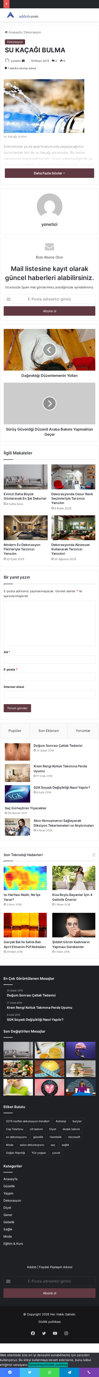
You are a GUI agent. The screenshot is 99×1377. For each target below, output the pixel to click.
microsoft (74, 1137)
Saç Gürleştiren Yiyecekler (26, 808)
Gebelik (8, 1222)
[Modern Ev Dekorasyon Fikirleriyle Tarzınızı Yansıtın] (26, 527)
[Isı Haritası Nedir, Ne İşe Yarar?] (25, 878)
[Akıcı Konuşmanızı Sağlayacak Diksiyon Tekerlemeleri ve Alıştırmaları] (17, 827)
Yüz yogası (39, 1152)
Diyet (52, 1129)
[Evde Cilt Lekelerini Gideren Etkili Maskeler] (49, 1050)
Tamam (33, 1365)
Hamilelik (56, 1137)
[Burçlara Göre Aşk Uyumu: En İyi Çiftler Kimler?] (49, 1087)
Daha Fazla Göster (48, 173)
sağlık (65, 1145)
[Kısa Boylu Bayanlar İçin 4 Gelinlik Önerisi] (73, 878)
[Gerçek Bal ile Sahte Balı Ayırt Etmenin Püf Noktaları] (25, 925)
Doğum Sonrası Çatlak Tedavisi (58, 745)
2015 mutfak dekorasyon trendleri (27, 1121)
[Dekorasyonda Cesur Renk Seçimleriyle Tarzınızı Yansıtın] (73, 476)
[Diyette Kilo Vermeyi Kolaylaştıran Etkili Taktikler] (49, 1068)
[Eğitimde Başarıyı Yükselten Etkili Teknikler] (81, 1068)
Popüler (15, 730)
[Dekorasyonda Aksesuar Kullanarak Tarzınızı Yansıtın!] (73, 527)
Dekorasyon (32, 32)
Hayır (42, 1365)
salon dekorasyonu (32, 1145)
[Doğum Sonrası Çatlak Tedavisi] (17, 752)
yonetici (16, 61)
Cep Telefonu (14, 1129)
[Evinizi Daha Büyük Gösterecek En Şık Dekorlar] (26, 476)
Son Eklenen (48, 730)
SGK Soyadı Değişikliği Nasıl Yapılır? (62, 787)
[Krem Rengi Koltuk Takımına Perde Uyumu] (17, 773)
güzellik (38, 1137)
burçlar (77, 1121)
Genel (7, 1215)
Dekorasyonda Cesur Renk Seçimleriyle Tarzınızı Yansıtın (72, 498)
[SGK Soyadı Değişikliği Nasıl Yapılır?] (17, 794)
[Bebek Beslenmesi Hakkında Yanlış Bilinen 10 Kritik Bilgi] (18, 1087)
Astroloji (61, 1121)
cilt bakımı (36, 1129)
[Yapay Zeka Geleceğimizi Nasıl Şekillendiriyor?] (81, 1050)
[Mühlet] (21, 15)
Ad (7, 652)
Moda (9, 1145)
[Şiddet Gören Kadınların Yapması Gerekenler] (73, 925)
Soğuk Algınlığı (15, 1152)
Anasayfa (15, 32)
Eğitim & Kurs (13, 1243)
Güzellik (9, 1186)
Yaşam (8, 1193)
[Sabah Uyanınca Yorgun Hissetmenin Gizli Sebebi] (81, 1087)
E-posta (10, 669)
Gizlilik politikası (49, 1321)
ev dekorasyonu (16, 1137)
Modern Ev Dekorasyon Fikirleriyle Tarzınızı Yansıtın (22, 549)
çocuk (56, 1152)
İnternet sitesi (14, 687)
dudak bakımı (71, 1129)
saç (53, 1145)
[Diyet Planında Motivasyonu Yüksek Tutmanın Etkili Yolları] (18, 1068)
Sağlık (7, 1229)
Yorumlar (83, 730)
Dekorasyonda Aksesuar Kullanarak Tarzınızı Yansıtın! (70, 549)
